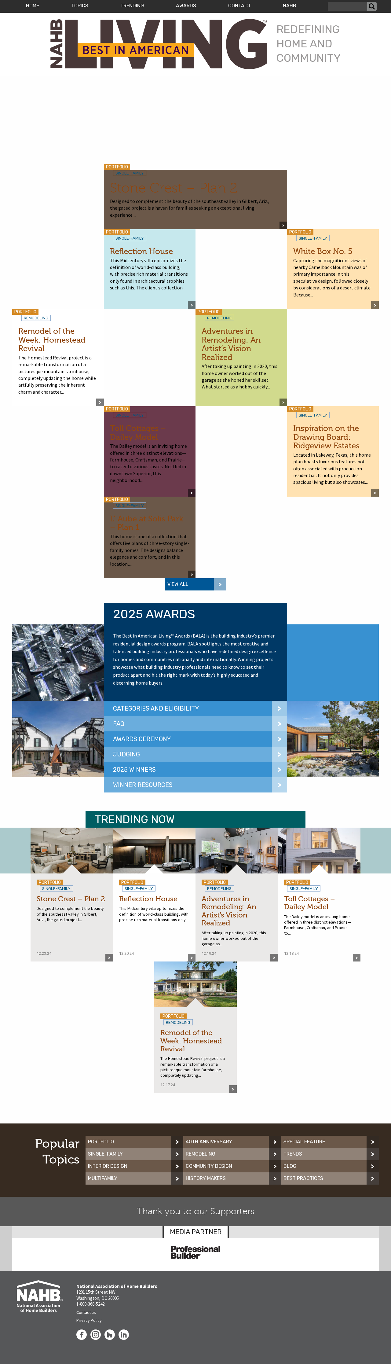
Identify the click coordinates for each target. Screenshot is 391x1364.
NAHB (289, 6)
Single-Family (105, 1154)
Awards (186, 6)
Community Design (209, 1166)
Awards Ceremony (142, 739)
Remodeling (200, 1154)
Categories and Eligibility (156, 708)
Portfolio (101, 1142)
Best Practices (303, 1178)
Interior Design (107, 1166)
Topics (79, 6)
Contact (239, 6)
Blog (289, 1166)
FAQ (118, 723)
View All (177, 584)
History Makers (206, 1178)
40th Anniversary (209, 1142)
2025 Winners (134, 769)
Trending (132, 6)
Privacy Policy (89, 1320)
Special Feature (304, 1142)
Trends (292, 1154)
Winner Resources (143, 785)
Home (32, 6)
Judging (126, 754)
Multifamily (102, 1178)
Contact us (86, 1312)
